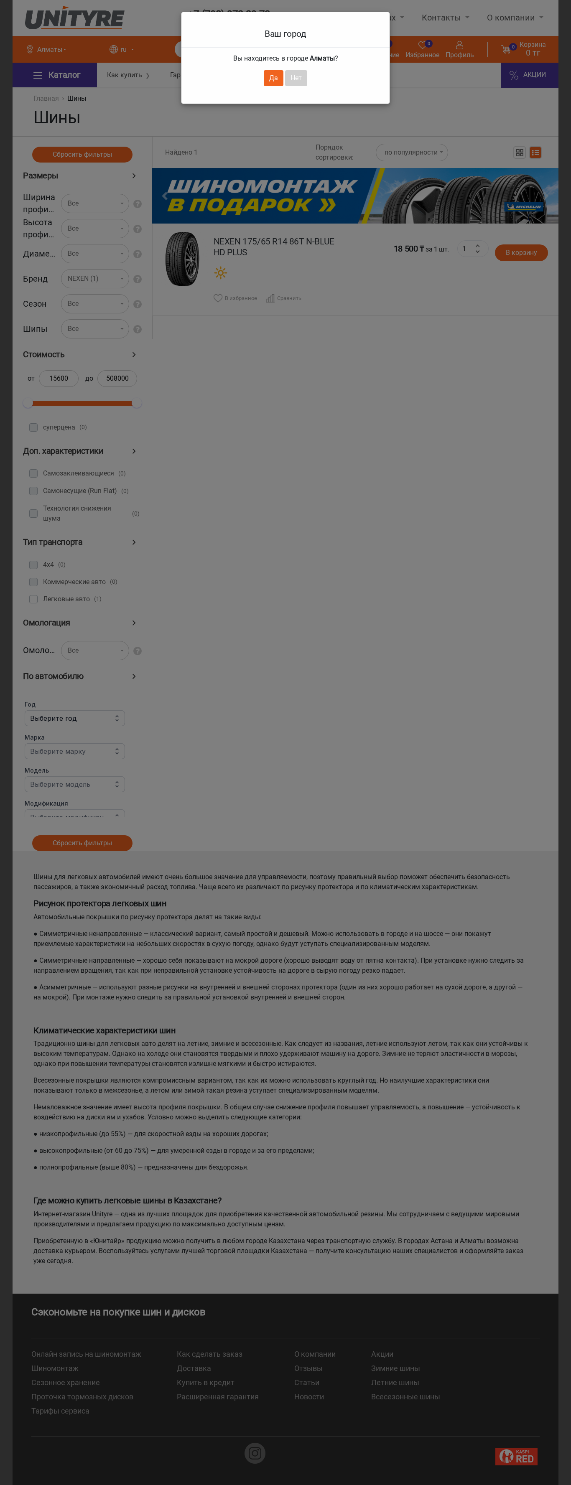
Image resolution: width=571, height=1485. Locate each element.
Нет (296, 78)
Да (273, 78)
